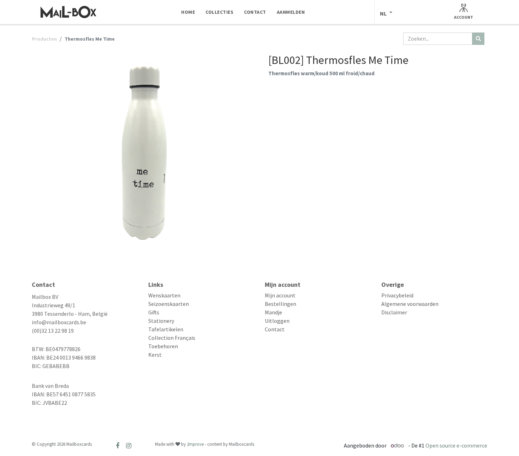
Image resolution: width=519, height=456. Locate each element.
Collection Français (171, 337)
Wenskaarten (164, 295)
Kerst (155, 354)
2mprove (195, 444)
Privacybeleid (397, 295)
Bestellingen (280, 303)
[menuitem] (188, 12)
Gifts (153, 312)
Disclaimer (394, 312)
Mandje (273, 312)
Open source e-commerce (456, 445)
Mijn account (280, 295)
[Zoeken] (478, 38)
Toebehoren (163, 346)
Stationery (161, 320)
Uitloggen (277, 320)
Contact (275, 329)
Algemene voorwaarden (410, 303)
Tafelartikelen (165, 329)
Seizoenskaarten (168, 303)
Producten (44, 39)
